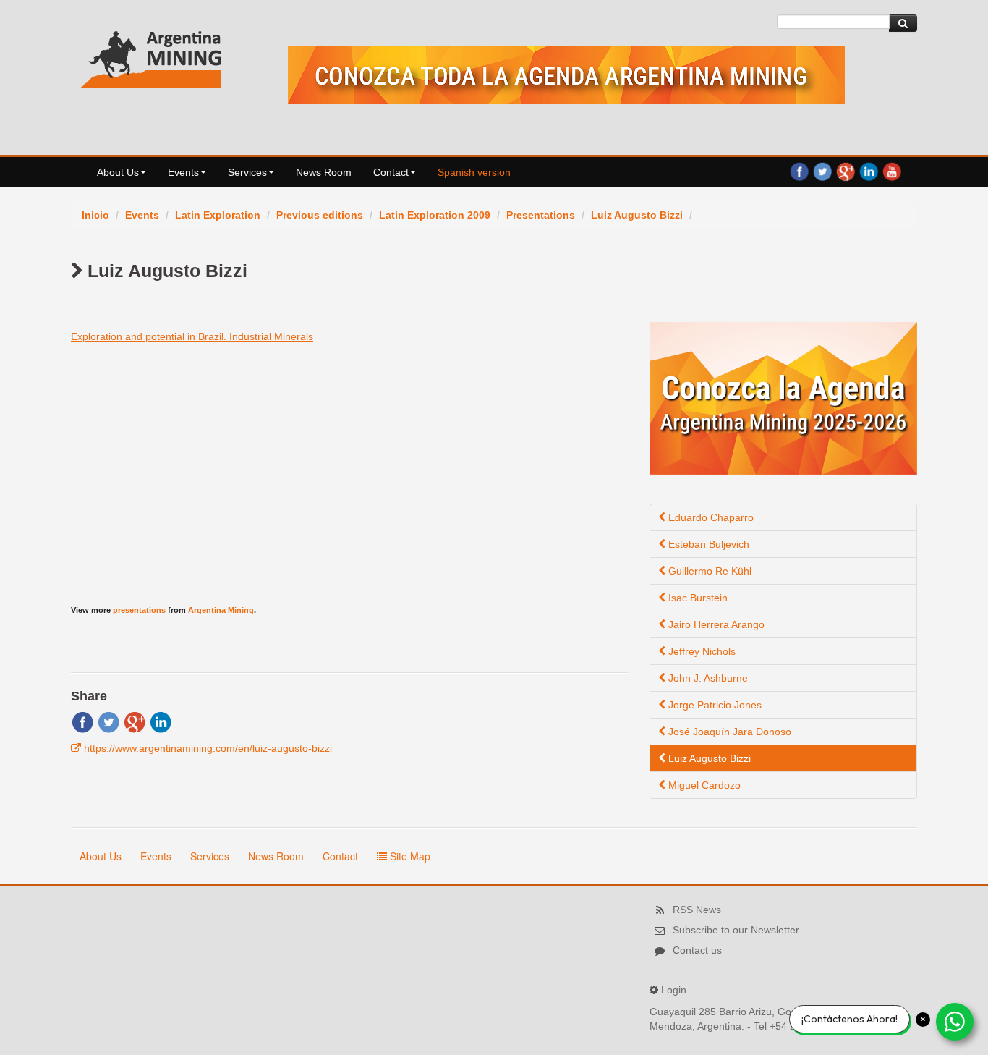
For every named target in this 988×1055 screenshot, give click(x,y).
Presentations (540, 215)
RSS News (697, 909)
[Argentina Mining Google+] (845, 171)
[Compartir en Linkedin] (160, 721)
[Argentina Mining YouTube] (892, 171)
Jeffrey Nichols (700, 651)
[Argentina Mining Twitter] (822, 171)
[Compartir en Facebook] (82, 721)
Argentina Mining (221, 610)
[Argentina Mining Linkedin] (869, 171)
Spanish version (474, 172)
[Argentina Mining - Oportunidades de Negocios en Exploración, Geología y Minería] (150, 56)
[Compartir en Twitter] (108, 721)
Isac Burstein (696, 597)
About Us (118, 172)
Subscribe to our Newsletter (736, 930)
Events (183, 172)
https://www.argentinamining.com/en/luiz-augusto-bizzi (208, 748)
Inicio (95, 215)
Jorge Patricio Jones (713, 705)
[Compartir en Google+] (134, 721)
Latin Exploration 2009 (434, 215)
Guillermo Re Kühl (708, 571)
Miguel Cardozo (703, 785)
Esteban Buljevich (707, 544)
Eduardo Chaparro (709, 517)
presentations (139, 610)
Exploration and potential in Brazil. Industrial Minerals (192, 336)
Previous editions (319, 215)
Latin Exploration (217, 215)
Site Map (408, 856)
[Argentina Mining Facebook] (799, 171)
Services (247, 172)
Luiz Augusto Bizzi (637, 215)
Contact (391, 172)
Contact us (697, 950)
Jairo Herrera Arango (715, 624)
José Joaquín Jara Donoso (728, 731)
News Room (324, 172)
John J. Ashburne (706, 678)
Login (673, 990)
